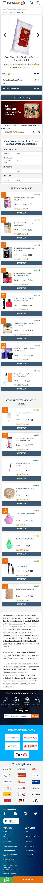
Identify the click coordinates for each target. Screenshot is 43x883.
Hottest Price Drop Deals (31, 844)
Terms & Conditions (8, 844)
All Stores (27, 834)
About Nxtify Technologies (10, 846)
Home (26, 831)
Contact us (30, 851)
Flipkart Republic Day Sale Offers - (10, 866)
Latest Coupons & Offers (31, 836)
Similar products (21, 188)
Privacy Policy (7, 841)
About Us (5, 831)
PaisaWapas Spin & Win (9, 873)
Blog (4, 834)
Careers (27, 839)
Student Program (29, 846)
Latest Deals (28, 841)
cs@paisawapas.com (30, 856)
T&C (4, 83)
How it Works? (7, 839)
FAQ (4, 836)
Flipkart (35, 64)
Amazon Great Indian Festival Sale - (9, 858)
